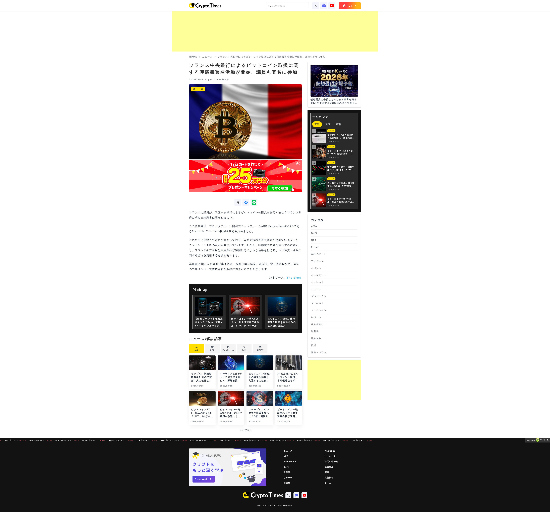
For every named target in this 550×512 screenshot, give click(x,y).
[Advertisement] (275, 31)
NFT (313, 240)
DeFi (314, 233)
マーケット (317, 303)
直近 (317, 124)
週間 (328, 124)
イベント (316, 268)
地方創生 (316, 338)
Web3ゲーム (318, 254)
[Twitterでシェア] (237, 202)
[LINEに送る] (254, 202)
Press (314, 247)
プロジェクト (319, 296)
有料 (338, 124)
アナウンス (317, 261)
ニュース (207, 56)
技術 (313, 345)
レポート (316, 317)
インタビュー (319, 275)
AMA (314, 226)
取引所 (315, 331)
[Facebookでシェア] (245, 202)
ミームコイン (319, 310)
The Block (294, 277)
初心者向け (317, 324)
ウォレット (317, 282)
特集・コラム (319, 352)
